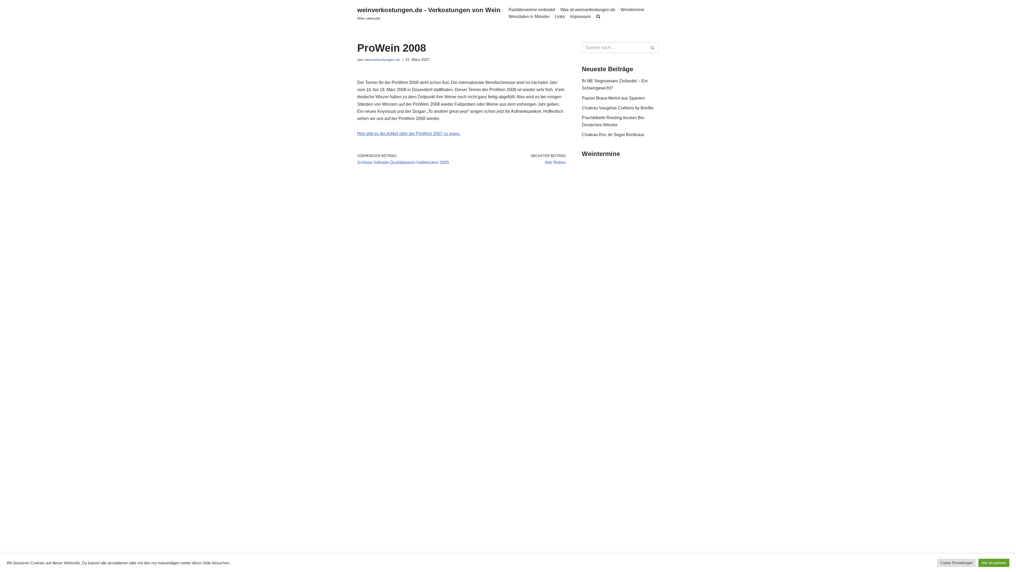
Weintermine (632, 9)
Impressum (580, 16)
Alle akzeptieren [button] (994, 563)
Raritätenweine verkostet (532, 9)
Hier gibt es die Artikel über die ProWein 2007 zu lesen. (409, 133)
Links (560, 16)
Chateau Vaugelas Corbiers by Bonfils (618, 108)
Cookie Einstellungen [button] (956, 563)
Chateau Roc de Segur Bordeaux (613, 134)
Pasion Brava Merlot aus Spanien (613, 98)
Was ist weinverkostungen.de (587, 9)
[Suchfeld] (653, 47)
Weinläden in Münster (529, 16)
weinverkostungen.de (382, 59)
